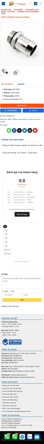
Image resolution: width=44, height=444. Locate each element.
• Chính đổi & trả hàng (9, 402)
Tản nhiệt (18, 10)
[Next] (40, 43)
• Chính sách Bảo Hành (9, 394)
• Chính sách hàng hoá (9, 405)
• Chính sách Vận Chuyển (10, 397)
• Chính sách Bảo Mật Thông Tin (12, 391)
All (5, 226)
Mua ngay (22, 105)
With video (7, 250)
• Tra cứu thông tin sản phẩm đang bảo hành (16, 411)
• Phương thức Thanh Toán (10, 385)
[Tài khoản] (35, 3)
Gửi (22, 300)
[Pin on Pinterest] (35, 130)
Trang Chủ (6, 10)
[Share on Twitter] (24, 130)
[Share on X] (19, 130)
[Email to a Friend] (29, 130)
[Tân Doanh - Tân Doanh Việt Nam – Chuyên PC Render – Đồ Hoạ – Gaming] (17, 3)
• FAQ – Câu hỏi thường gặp (11, 408)
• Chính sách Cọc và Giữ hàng (11, 388)
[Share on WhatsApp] (9, 130)
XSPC (3, 13)
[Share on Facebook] (14, 130)
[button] (3, 3)
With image (7, 253)
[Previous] (4, 43)
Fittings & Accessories (28, 12)
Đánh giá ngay (22, 214)
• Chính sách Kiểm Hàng (9, 400)
